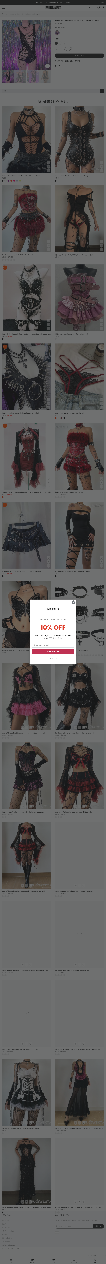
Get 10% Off (53, 651)
